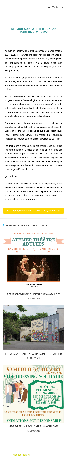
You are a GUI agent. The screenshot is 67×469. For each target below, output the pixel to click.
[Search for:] (60, 7)
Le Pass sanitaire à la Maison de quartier (33, 354)
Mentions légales (22, 454)
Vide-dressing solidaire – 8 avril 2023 (34, 426)
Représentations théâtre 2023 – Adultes (33, 294)
